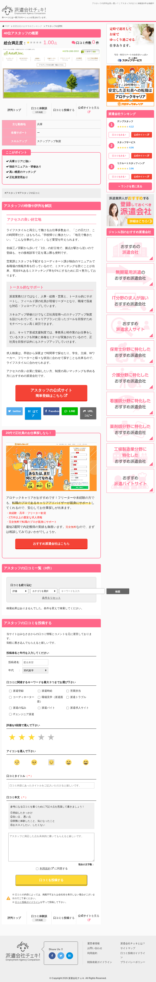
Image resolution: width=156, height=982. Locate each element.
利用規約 (45, 868)
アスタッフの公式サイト (51, 393)
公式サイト (88, 107)
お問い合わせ (94, 948)
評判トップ (14, 109)
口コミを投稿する (51, 880)
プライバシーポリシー (132, 962)
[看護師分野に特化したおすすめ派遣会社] (130, 413)
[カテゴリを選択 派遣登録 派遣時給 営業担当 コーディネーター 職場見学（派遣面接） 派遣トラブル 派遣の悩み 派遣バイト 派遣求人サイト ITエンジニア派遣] (43, 591)
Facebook (54, 411)
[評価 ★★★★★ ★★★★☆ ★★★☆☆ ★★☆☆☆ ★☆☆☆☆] (19, 591)
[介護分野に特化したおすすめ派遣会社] (130, 387)
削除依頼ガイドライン (99, 962)
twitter (17, 411)
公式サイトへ (140, 135)
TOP (7, 26)
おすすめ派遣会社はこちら (51, 543)
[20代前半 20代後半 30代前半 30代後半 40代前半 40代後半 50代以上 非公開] (35, 670)
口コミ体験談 (39, 110)
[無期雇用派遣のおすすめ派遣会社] (130, 284)
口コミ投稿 (64, 109)
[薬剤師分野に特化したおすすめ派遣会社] (130, 439)
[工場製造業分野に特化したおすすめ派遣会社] (130, 464)
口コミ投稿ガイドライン (27, 902)
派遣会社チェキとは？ (132, 943)
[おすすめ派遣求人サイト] (130, 336)
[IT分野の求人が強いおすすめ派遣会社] (130, 310)
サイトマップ (127, 948)
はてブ (35, 413)
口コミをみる (118, 135)
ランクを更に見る (131, 186)
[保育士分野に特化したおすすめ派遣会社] (130, 361)
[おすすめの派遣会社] (130, 259)
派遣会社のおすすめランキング (27, 26)
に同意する (54, 868)
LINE (72, 411)
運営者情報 (93, 943)
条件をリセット (51, 597)
